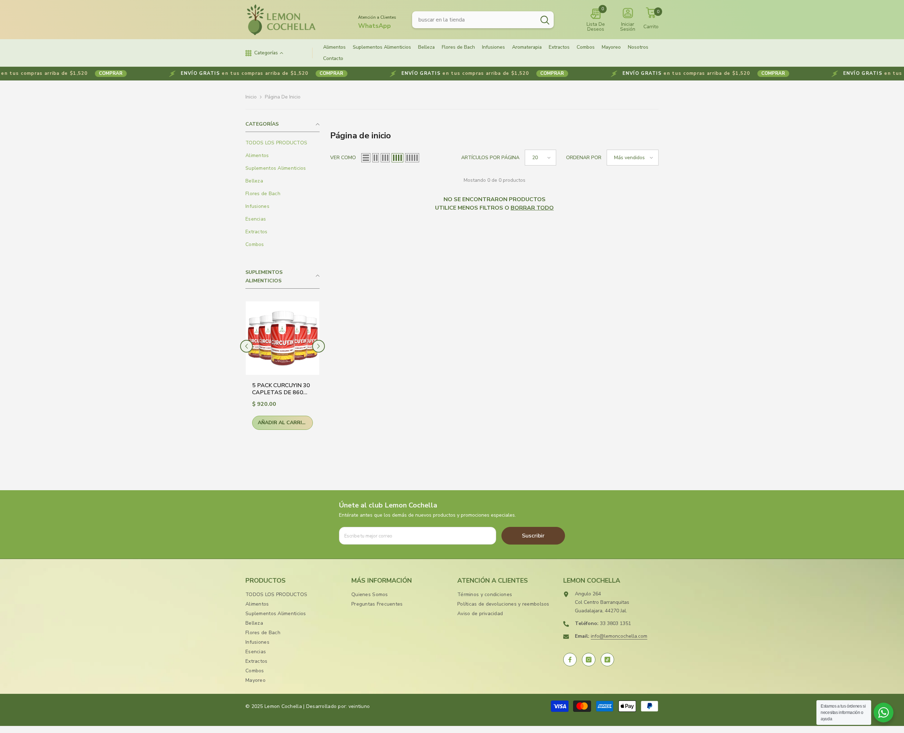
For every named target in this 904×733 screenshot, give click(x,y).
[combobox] (474, 19)
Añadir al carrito (284, 422)
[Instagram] (588, 659)
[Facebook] (570, 659)
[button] (246, 346)
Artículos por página (490, 157)
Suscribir (533, 536)
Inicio (251, 97)
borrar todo (532, 208)
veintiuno (359, 706)
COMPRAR (67, 73)
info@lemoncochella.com (619, 636)
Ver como (343, 157)
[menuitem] (282, 143)
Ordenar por (583, 157)
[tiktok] (607, 659)
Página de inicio (283, 97)
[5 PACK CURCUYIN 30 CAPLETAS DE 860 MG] (282, 338)
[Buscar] (483, 19)
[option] (282, 371)
